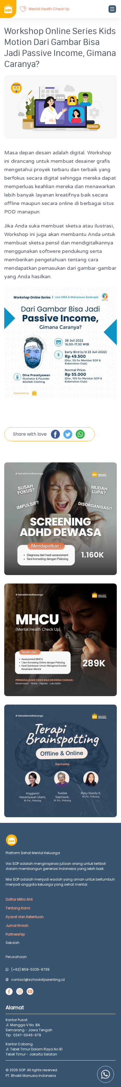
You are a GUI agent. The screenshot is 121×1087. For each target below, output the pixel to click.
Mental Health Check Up (49, 8)
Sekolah (12, 942)
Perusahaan (16, 956)
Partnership (15, 934)
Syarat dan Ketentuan (25, 916)
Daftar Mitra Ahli (19, 899)
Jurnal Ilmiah (17, 925)
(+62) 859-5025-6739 (30, 969)
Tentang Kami (18, 908)
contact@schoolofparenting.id (38, 979)
